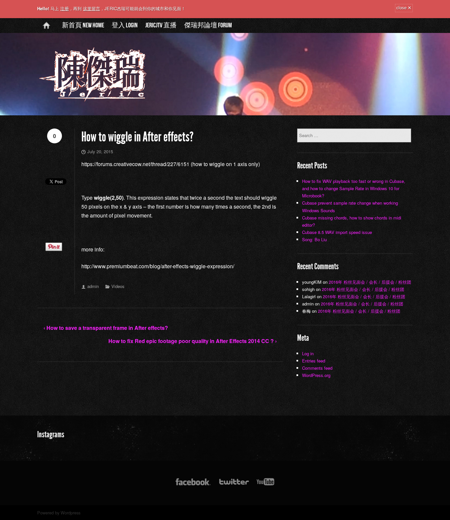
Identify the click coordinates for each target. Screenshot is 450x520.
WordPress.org (316, 375)
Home (46, 30)
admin (93, 286)
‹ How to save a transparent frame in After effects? (105, 328)
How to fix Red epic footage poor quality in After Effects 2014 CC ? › (192, 341)
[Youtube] (265, 485)
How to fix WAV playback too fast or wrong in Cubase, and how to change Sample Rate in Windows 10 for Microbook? (353, 188)
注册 (64, 8)
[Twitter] (233, 485)
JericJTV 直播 (161, 25)
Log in (308, 353)
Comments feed (317, 368)
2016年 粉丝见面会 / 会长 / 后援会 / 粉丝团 (370, 282)
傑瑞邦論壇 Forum (208, 25)
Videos (118, 286)
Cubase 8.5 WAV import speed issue (337, 232)
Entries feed (313, 361)
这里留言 (91, 8)
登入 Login (125, 25)
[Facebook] (193, 485)
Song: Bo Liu (314, 239)
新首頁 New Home (83, 25)
